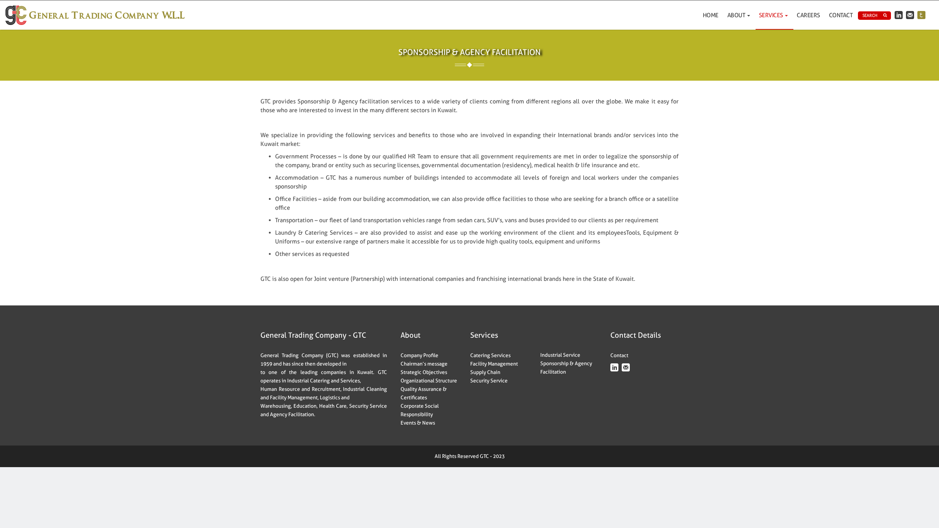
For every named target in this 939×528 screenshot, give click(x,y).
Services (772, 15)
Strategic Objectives (424, 372)
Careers (808, 15)
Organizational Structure (429, 381)
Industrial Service (560, 355)
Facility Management (494, 364)
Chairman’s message (424, 364)
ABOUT (736, 15)
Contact (841, 15)
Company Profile (419, 355)
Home (711, 15)
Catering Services (490, 355)
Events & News (418, 423)
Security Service (489, 381)
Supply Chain (485, 372)
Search (869, 15)
